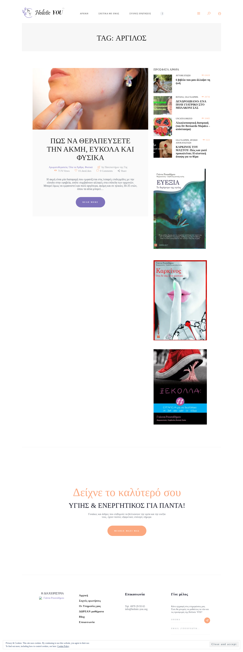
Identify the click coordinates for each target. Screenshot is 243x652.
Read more (90, 202)
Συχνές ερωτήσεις (90, 600)
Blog (82, 616)
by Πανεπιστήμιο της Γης (114, 167)
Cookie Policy (63, 646)
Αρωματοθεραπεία (58, 167)
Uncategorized (184, 118)
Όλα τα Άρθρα (76, 167)
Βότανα (180, 97)
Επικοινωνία (87, 622)
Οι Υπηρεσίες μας (90, 606)
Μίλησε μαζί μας (127, 531)
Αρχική (83, 595)
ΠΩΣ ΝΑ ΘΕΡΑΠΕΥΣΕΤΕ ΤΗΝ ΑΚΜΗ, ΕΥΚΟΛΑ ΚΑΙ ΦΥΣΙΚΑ (90, 149)
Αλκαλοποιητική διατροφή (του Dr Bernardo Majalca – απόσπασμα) (193, 126)
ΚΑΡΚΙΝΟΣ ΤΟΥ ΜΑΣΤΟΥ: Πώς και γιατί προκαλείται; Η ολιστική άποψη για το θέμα (191, 151)
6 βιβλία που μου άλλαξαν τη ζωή (193, 81)
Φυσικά (89, 167)
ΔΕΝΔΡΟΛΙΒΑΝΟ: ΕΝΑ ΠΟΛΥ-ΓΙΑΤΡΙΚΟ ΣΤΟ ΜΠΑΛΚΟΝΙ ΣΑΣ (191, 104)
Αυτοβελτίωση (183, 75)
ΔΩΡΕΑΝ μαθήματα (91, 611)
